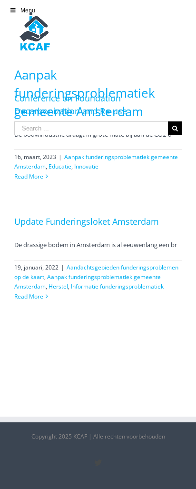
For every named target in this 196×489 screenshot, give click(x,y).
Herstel (58, 286)
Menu (27, 10)
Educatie (60, 166)
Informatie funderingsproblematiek (117, 286)
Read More (28, 176)
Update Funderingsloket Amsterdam (86, 221)
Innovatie (86, 166)
